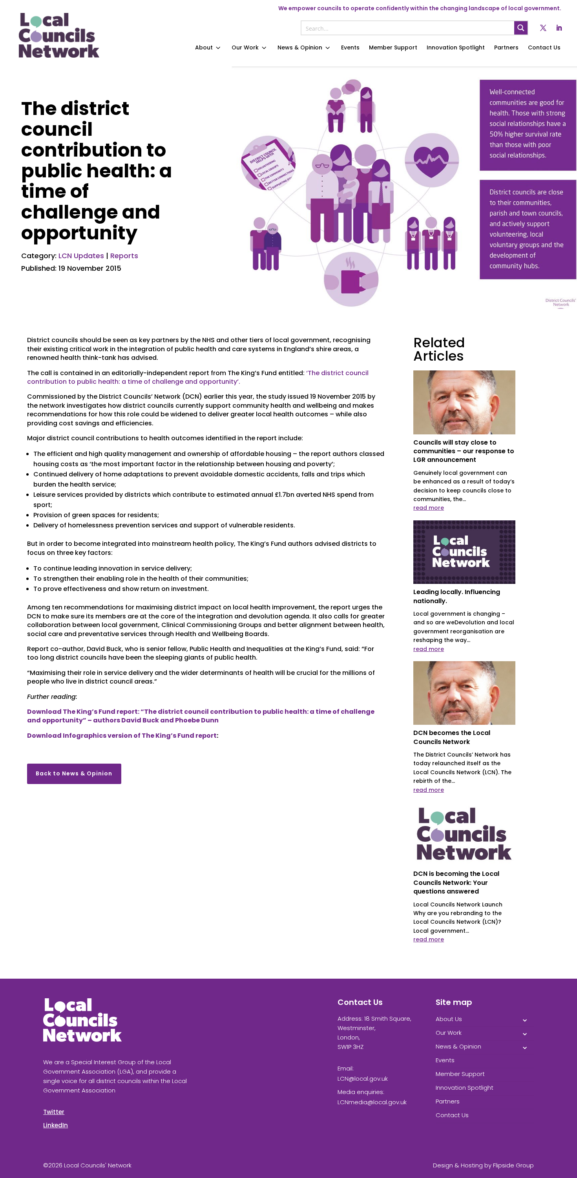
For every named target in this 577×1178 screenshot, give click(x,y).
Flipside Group (513, 1165)
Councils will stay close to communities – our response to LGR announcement (463, 451)
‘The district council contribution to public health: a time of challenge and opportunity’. (198, 377)
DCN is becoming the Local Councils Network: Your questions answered (456, 882)
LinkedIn (55, 1125)
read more (428, 508)
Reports (124, 256)
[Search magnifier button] (521, 28)
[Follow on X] (543, 28)
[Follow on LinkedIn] (559, 28)
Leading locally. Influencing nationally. (456, 596)
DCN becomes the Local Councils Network (451, 737)
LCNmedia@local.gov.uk (372, 1102)
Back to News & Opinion (74, 773)
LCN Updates (81, 256)
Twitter (53, 1112)
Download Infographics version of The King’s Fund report (122, 735)
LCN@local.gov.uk (363, 1078)
